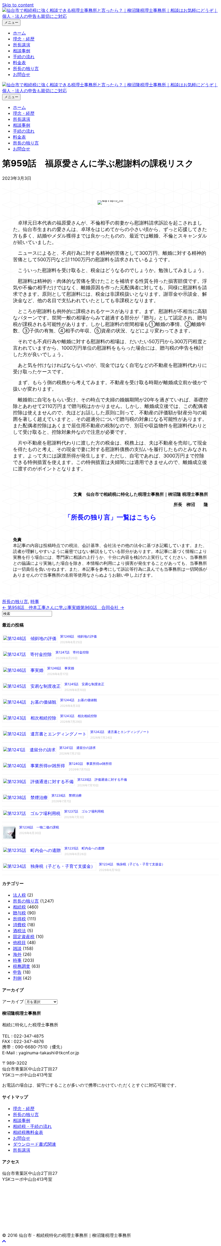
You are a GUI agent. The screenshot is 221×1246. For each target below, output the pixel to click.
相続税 (19, 907)
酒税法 (19, 930)
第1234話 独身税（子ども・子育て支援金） (132, 864)
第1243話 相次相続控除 (78, 716)
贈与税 (19, 912)
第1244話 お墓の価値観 (78, 700)
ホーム (19, 33)
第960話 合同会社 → (102, 607)
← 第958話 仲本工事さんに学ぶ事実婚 (41, 607)
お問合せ (21, 74)
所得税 (19, 918)
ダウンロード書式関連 (34, 1144)
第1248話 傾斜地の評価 (78, 636)
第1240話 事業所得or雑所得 (90, 764)
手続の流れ (23, 56)
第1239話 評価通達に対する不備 (102, 779)
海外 (17, 954)
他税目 (19, 942)
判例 (17, 978)
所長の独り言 (26, 68)
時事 (34, 601)
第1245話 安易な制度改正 (84, 684)
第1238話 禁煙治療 (66, 795)
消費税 (19, 924)
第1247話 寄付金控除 (72, 652)
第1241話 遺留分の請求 (77, 748)
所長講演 (21, 44)
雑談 (17, 948)
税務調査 (21, 966)
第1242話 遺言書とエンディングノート (120, 732)
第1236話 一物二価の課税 (39, 827)
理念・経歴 (23, 39)
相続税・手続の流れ (32, 1126)
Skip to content (18, 5)
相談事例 (21, 50)
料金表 (19, 62)
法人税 (19, 895)
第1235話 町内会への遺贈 (84, 848)
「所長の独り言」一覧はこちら (110, 517)
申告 (17, 972)
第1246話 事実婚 (60, 668)
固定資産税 (23, 936)
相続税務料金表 (28, 1132)
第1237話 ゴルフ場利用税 (84, 811)
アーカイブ (13, 1001)
